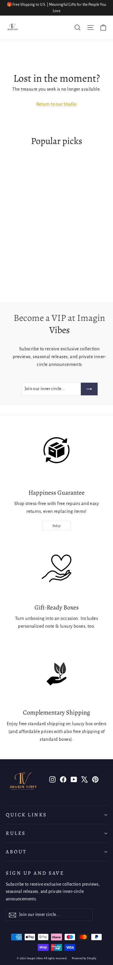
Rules (16, 833)
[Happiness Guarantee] (56, 454)
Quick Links (26, 814)
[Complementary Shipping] (56, 674)
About (16, 851)
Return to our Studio (56, 104)
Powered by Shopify (84, 958)
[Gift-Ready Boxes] (56, 569)
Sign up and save (35, 872)
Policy (56, 525)
